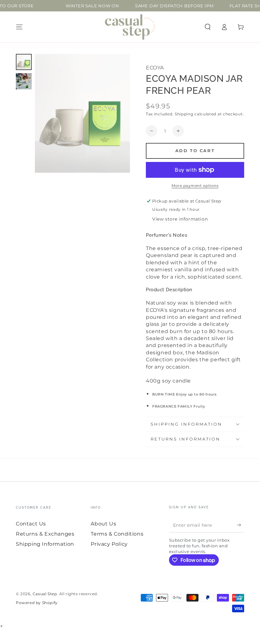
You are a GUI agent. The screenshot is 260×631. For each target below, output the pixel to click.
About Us (103, 524)
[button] (207, 27)
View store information (180, 219)
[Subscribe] (240, 525)
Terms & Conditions (117, 534)
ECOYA (155, 68)
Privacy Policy (109, 544)
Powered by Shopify (37, 602)
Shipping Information (45, 544)
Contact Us (31, 524)
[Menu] (19, 27)
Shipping (184, 114)
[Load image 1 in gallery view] (24, 62)
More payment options (195, 185)
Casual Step (45, 593)
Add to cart (195, 150)
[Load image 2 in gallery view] (24, 81)
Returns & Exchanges (45, 534)
